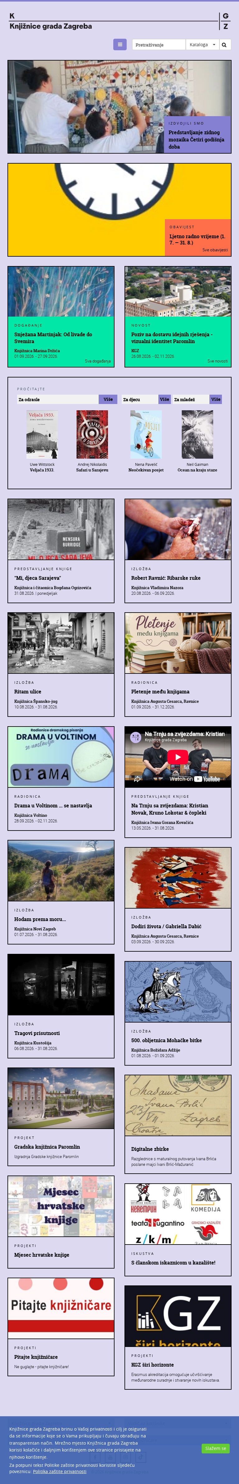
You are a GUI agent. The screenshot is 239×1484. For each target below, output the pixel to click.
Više (108, 399)
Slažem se (215, 1448)
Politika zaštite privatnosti (60, 1471)
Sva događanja (98, 361)
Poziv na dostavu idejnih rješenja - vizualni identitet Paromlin (172, 338)
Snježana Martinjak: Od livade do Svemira (53, 338)
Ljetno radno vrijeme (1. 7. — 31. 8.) (197, 239)
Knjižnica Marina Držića (37, 350)
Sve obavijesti (215, 250)
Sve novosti (218, 361)
